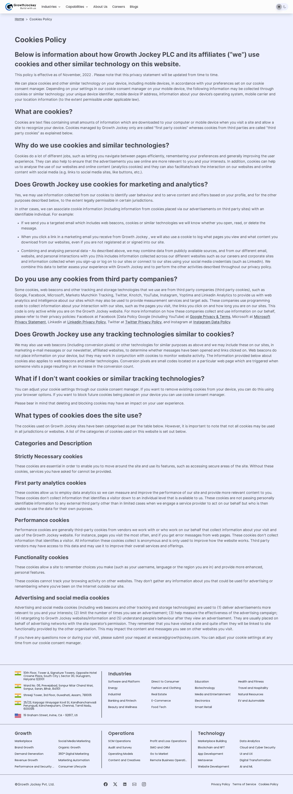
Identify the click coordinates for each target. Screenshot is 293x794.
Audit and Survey (120, 747)
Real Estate (159, 694)
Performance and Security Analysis (35, 766)
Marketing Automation (74, 760)
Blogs (134, 6)
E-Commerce (161, 700)
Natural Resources (250, 694)
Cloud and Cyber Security (257, 747)
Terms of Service (244, 784)
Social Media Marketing (74, 741)
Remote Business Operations (169, 760)
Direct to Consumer (165, 681)
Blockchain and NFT (211, 747)
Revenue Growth (26, 760)
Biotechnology (205, 688)
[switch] (281, 6)
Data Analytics (250, 741)
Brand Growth (24, 747)
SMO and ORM (160, 747)
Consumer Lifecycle (72, 766)
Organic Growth (69, 747)
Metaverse (205, 760)
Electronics (202, 700)
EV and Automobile (251, 700)
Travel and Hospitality (253, 688)
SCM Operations (119, 741)
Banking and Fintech (122, 700)
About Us (100, 6)
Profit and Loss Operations (168, 741)
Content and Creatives (124, 760)
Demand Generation (29, 753)
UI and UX (246, 753)
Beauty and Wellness (122, 707)
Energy (113, 688)
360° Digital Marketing (73, 753)
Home (19, 19)
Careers (118, 6)
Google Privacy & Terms (210, 316)
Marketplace (23, 741)
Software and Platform (124, 681)
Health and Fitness (251, 681)
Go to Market (159, 753)
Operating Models (120, 753)
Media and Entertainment (213, 694)
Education (202, 681)
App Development (210, 753)
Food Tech (158, 707)
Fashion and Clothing (166, 688)
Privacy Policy (220, 784)
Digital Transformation (255, 760)
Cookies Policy (268, 784)
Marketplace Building (212, 741)
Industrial (114, 694)
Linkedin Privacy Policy (86, 322)
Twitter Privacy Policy (143, 322)
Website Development (213, 766)
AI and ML (246, 766)
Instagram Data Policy (211, 322)
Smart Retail (203, 707)
